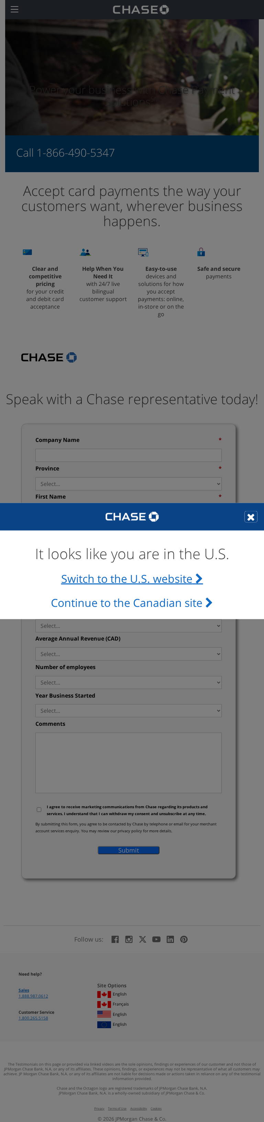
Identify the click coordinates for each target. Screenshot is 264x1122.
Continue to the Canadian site (126, 602)
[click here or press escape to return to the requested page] (251, 516)
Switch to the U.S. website (126, 578)
